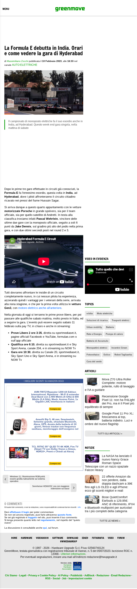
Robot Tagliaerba (123, 354)
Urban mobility (94, 327)
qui (45, 527)
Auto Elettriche (24, 64)
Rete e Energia (94, 334)
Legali (22, 575)
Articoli (90, 371)
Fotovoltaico (93, 354)
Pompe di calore (114, 334)
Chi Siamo (11, 575)
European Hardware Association (67, 567)
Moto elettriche (104, 313)
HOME (14, 538)
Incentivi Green (119, 348)
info (79, 507)
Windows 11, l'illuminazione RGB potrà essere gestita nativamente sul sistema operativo (27, 478)
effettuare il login (19, 512)
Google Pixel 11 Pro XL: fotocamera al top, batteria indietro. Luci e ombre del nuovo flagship (109, 419)
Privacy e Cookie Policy (42, 575)
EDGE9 (85, 538)
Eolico (107, 354)
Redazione (103, 575)
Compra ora (55, 409)
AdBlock (89, 575)
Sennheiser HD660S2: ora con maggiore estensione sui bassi (50, 487)
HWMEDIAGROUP (68, 541)
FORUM (121, 538)
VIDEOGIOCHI (42, 538)
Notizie (90, 448)
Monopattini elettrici (97, 348)
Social (56, 578)
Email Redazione (121, 575)
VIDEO (111, 538)
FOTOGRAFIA (98, 538)
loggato (32, 517)
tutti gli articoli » (110, 433)
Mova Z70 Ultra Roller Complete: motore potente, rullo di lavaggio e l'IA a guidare (109, 385)
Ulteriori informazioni (73, 554)
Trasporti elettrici (120, 320)
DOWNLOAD (72, 538)
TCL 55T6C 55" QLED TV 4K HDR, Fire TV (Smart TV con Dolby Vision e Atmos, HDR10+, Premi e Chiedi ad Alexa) (55, 449)
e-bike (90, 313)
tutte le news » (110, 520)
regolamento (48, 520)
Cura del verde (94, 361)
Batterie (110, 327)
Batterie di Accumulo (97, 341)
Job (64, 578)
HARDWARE (26, 538)
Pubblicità (76, 575)
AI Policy (63, 575)
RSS (47, 578)
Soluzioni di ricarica (97, 320)
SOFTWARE (57, 538)
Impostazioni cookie (80, 578)
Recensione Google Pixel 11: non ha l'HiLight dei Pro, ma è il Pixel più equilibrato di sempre (110, 402)
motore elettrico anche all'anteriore (39, 308)
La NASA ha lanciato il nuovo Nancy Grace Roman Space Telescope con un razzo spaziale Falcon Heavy (108, 463)
